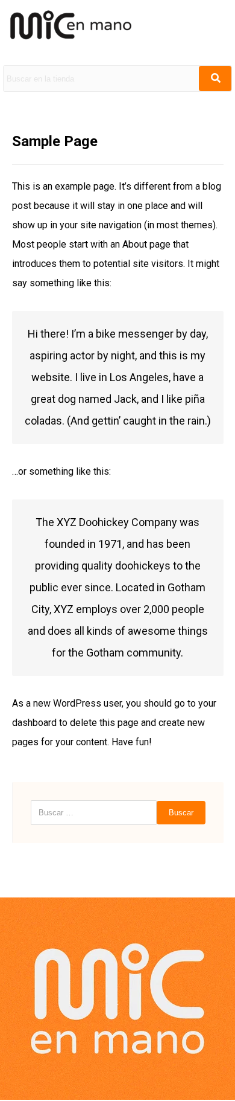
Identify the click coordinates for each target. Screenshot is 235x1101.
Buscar (181, 812)
